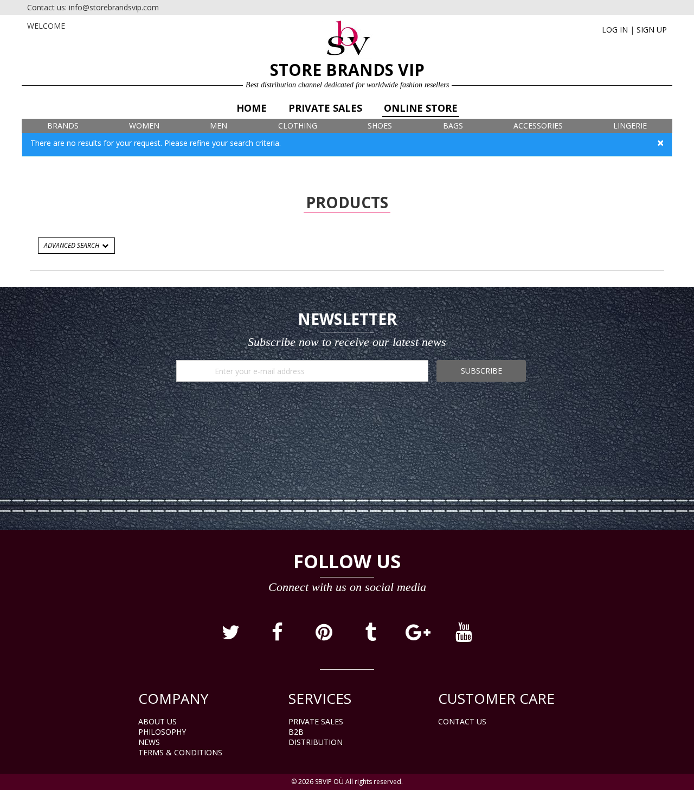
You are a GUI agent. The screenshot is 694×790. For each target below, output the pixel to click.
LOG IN (615, 29)
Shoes (380, 125)
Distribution (315, 742)
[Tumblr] (371, 636)
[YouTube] (463, 636)
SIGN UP (652, 29)
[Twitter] (231, 636)
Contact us (462, 721)
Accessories (538, 125)
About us (157, 721)
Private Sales (325, 107)
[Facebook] (278, 636)
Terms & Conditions (180, 752)
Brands (63, 125)
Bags (453, 125)
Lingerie (630, 125)
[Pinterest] (324, 636)
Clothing (297, 125)
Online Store (421, 107)
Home (251, 107)
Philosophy (162, 732)
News (149, 742)
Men (218, 125)
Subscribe (481, 370)
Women (144, 125)
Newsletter (347, 319)
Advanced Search (72, 245)
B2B (296, 732)
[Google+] (418, 636)
